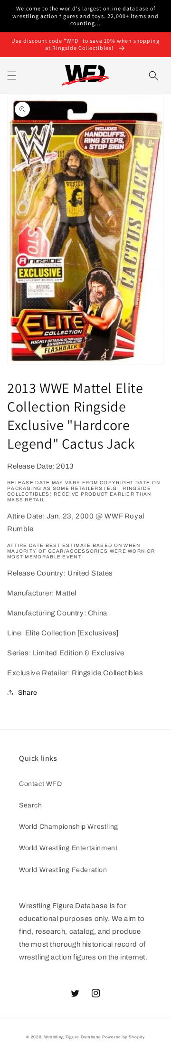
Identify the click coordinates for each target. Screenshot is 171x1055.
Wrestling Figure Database (72, 1037)
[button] (11, 75)
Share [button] (28, 692)
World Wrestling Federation (63, 869)
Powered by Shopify (123, 1037)
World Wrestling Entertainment (68, 848)
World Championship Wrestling (68, 826)
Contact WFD (40, 783)
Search (30, 805)
